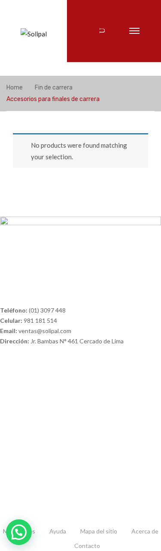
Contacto (87, 545)
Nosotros (12, 450)
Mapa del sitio (98, 531)
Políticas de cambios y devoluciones (47, 377)
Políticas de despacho (29, 391)
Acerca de (144, 531)
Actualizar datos (21, 479)
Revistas (11, 493)
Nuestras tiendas (23, 464)
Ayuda (57, 531)
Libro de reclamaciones (30, 420)
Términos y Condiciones (32, 406)
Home (14, 87)
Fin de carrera (54, 87)
